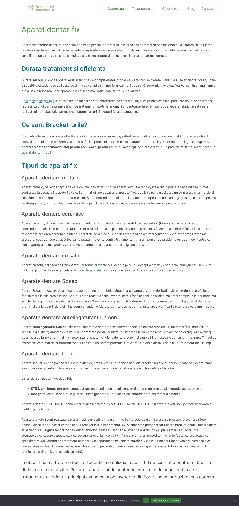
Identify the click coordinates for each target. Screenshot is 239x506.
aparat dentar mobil (36, 152)
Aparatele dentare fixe (38, 101)
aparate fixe (98, 270)
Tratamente (141, 9)
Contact (207, 9)
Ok (146, 500)
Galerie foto (171, 9)
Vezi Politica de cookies (166, 500)
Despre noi (116, 9)
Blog (190, 9)
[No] (234, 500)
